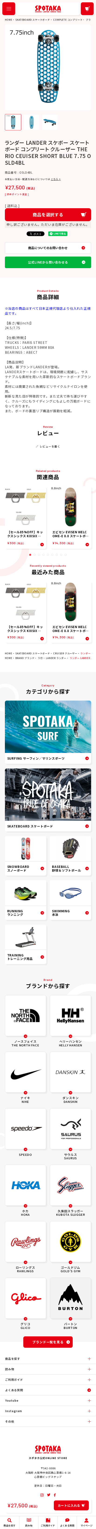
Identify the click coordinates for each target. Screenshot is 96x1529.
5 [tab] (48, 555)
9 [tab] (66, 555)
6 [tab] (52, 555)
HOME (8, 19)
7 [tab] (57, 555)
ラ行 (40, 658)
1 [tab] (30, 555)
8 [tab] (61, 555)
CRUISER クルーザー (65, 653)
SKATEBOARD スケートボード (32, 19)
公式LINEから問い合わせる (48, 262)
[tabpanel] (25, 517)
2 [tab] (35, 555)
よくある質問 (14, 1390)
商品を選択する (48, 214)
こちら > (56, 179)
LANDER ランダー (56, 658)
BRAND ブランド (24, 658)
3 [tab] (39, 555)
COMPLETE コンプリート (67, 19)
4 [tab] (43, 555)
